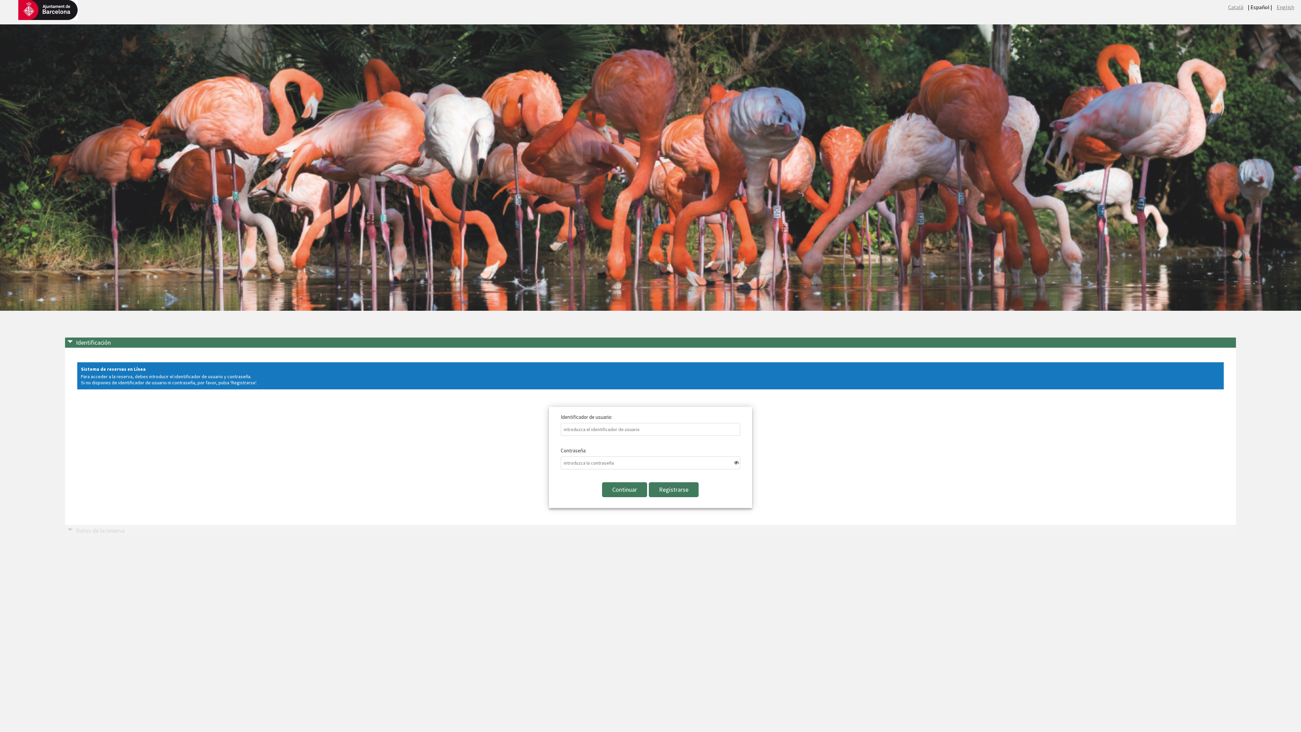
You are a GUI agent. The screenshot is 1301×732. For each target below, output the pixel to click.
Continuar (624, 489)
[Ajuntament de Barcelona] (48, 9)
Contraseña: (573, 450)
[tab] (650, 343)
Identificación (93, 342)
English (1285, 7)
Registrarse (673, 489)
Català (1235, 7)
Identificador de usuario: (586, 417)
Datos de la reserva (100, 530)
